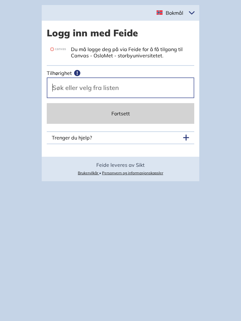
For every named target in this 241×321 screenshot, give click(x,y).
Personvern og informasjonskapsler (132, 173)
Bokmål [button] (174, 13)
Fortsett (120, 113)
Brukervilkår (88, 173)
